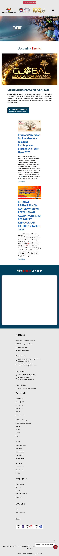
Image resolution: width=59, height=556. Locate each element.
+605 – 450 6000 (23, 347)
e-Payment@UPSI (21, 445)
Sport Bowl (19, 463)
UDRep (18, 426)
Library (18, 429)
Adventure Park (20, 467)
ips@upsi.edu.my (23, 377)
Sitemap (18, 519)
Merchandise (20, 452)
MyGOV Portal (20, 512)
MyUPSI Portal (20, 405)
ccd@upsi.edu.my (23, 350)
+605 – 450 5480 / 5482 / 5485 (27, 375)
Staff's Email (19, 408)
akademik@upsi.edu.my (25, 364)
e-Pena (18, 490)
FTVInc (18, 473)
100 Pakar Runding (21, 420)
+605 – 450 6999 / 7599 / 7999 (27, 388)
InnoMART (19, 455)
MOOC (18, 433)
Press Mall (19, 448)
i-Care (17, 436)
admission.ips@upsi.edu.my (26, 379)
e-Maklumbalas (20, 415)
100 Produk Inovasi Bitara (23, 423)
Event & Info (19, 497)
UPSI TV (18, 487)
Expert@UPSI (20, 398)
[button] (29, 2)
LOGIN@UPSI (20, 402)
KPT (17, 509)
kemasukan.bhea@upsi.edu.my (27, 366)
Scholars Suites (20, 458)
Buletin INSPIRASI (21, 494)
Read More (21, 181)
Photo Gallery (20, 484)
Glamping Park (20, 470)
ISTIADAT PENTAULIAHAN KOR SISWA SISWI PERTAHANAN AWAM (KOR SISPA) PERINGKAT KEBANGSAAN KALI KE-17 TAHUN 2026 (29, 215)
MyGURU (18, 411)
